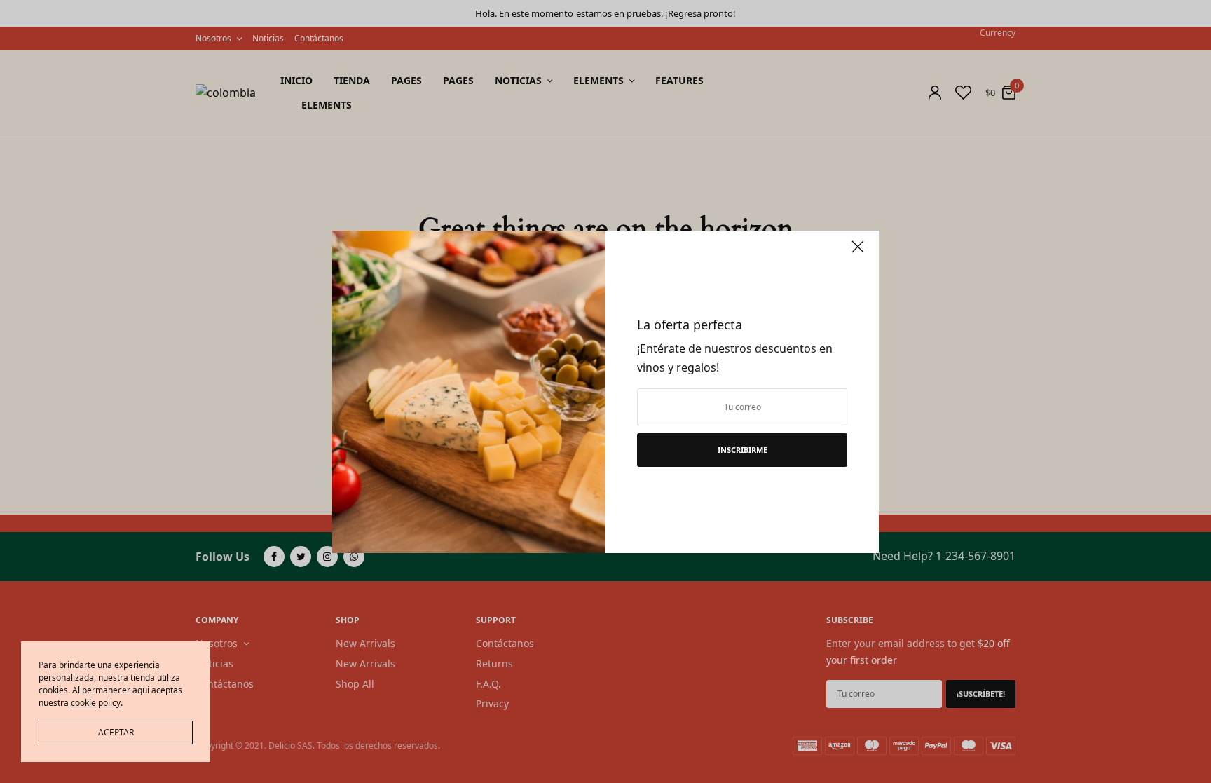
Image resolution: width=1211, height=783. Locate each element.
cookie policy (96, 703)
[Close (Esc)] (858, 253)
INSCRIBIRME (742, 449)
